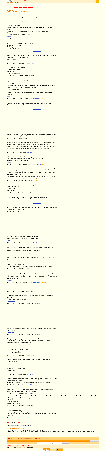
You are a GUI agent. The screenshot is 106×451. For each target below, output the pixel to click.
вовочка (8, 96)
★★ (37, 180)
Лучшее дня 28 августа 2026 (20, 0)
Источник (32, 21)
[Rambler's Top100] (46, 449)
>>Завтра (18, 422)
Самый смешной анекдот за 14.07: (17, 428)
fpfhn (32, 355)
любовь (8, 240)
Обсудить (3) (21, 405)
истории (19, 5)
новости (31, 445)
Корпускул (30, 253)
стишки (30, 5)
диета (12, 332)
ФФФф (29, 344)
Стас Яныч (37, 417)
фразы (26, 5)
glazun (32, 268)
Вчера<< (9, 422)
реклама (9, 36)
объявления (9, 200)
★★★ (41, 417)
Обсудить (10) (21, 75)
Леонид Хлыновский (32, 38)
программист (10, 106)
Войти (15, 2)
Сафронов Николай (34, 384)
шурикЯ (30, 152)
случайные (38, 438)
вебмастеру (26, 445)
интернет (9, 162)
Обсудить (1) (21, 21)
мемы (22, 5)
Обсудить (20, 374)
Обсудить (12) (22, 180)
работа (12, 280)
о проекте (22, 445)
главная (9, 440)
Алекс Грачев (31, 374)
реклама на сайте (10, 445)
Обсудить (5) (21, 63)
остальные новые (16, 438)
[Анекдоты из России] (10, 1)
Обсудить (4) (21, 268)
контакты (17, 445)
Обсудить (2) (21, 192)
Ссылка (19, 38)
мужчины (9, 61)
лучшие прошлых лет (31, 438)
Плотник (32, 63)
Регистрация (19, 2)
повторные (23, 438)
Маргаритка (37, 303)
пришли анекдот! (94, 440)
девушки (9, 301)
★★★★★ (39, 38)
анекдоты (14, 5)
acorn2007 (33, 180)
